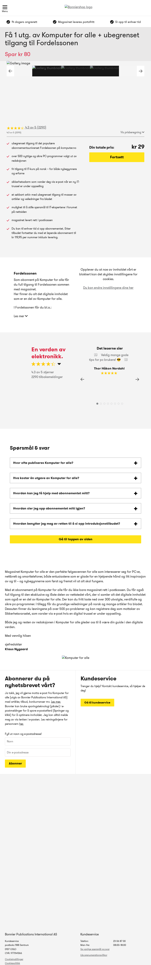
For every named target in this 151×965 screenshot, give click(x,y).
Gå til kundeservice (97, 702)
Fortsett (117, 157)
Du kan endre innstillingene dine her (108, 287)
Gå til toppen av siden (75, 539)
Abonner (15, 763)
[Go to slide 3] (104, 71)
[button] (140, 71)
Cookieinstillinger (14, 959)
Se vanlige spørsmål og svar (95, 949)
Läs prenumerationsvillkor (93, 955)
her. (21, 724)
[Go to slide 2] (75, 71)
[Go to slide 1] (46, 71)
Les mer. (56, 702)
